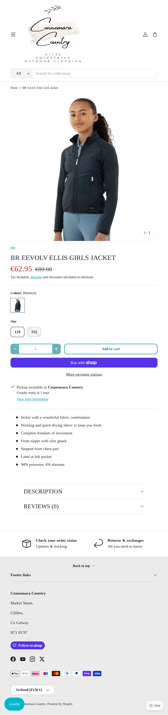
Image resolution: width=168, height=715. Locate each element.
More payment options (84, 374)
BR (12, 248)
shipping (36, 277)
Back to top (82, 566)
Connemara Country (33, 704)
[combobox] (84, 73)
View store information (32, 399)
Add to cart (111, 349)
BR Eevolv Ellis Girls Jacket (40, 87)
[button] (155, 34)
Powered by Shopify (60, 704)
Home (14, 87)
